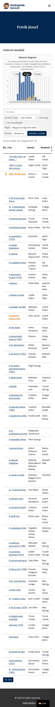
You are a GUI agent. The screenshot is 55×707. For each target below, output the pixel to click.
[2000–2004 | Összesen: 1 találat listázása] (39, 100)
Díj (5, 147)
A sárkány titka (16, 498)
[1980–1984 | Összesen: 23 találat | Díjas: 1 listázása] (31, 91)
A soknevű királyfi (17, 507)
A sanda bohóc (19, 489)
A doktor (13, 283)
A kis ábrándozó (16, 345)
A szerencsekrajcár (18, 560)
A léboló (13, 386)
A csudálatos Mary (17, 262)
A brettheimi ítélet (17, 227)
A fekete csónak (16, 295)
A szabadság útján (17, 528)
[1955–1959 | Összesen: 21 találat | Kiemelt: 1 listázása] (21, 92)
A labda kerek (15, 377)
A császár (13, 253)
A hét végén (14, 327)
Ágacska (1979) (16, 625)
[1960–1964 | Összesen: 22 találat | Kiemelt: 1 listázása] (23, 91)
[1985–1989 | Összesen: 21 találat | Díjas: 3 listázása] (33, 92)
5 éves (27, 74)
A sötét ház (14, 516)
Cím (10, 147)
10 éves (37, 74)
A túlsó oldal (15, 589)
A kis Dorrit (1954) (17, 353)
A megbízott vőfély (18, 415)
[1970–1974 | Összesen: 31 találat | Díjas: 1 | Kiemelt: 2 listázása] (27, 87)
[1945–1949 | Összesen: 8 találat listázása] (17, 97)
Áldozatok (13, 636)
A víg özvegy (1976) (18, 607)
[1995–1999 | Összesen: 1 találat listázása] (37, 100)
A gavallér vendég (17, 307)
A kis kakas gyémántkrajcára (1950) (17, 368)
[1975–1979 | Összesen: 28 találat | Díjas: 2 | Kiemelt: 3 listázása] (29, 89)
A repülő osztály (16, 475)
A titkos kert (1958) (18, 569)
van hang (43, 117)
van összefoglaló (14, 122)
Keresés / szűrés (37, 133)
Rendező (46, 147)
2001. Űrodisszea (17, 174)
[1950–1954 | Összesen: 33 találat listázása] (19, 87)
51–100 (8, 679)
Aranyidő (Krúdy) (17, 651)
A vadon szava (18, 598)
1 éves (17, 74)
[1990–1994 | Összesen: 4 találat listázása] (35, 99)
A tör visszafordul (17, 581)
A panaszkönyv (16, 448)
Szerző (31, 147)
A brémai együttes (17, 218)
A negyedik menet (17, 439)
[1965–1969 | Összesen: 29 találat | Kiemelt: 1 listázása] (25, 88)
